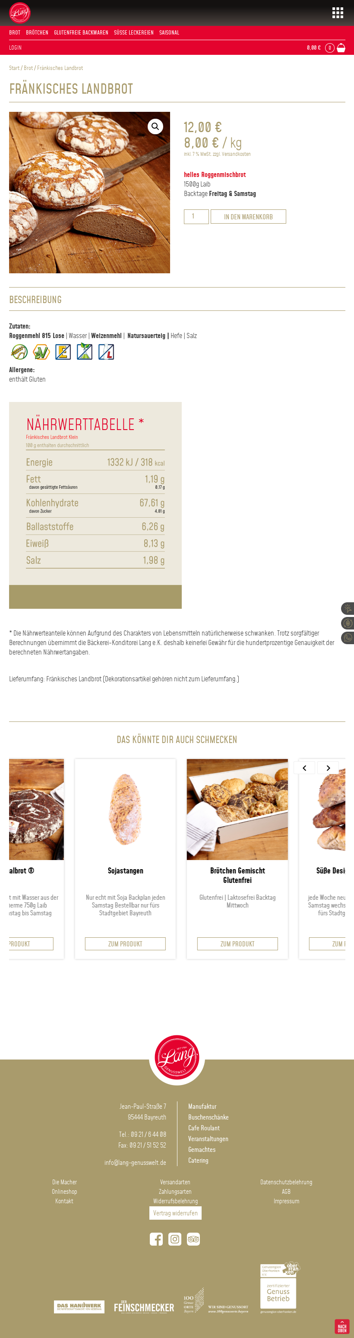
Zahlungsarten (175, 1192)
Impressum (286, 1201)
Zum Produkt (75, 944)
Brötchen (37, 33)
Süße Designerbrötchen (299, 871)
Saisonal (169, 33)
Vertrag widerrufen (175, 1213)
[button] (155, 126)
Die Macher (64, 1182)
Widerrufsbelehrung (175, 1201)
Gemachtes (201, 1150)
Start (14, 68)
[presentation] (304, 767)
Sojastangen (75, 871)
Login (15, 48)
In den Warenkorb (248, 217)
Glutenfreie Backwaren (81, 33)
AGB (286, 1192)
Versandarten (175, 1182)
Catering (198, 1160)
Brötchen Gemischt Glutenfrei (187, 876)
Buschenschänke (208, 1117)
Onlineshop (64, 1192)
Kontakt (64, 1201)
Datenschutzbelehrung (286, 1182)
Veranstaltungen (208, 1139)
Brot (14, 33)
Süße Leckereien (134, 33)
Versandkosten (236, 154)
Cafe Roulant (204, 1128)
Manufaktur (202, 1106)
